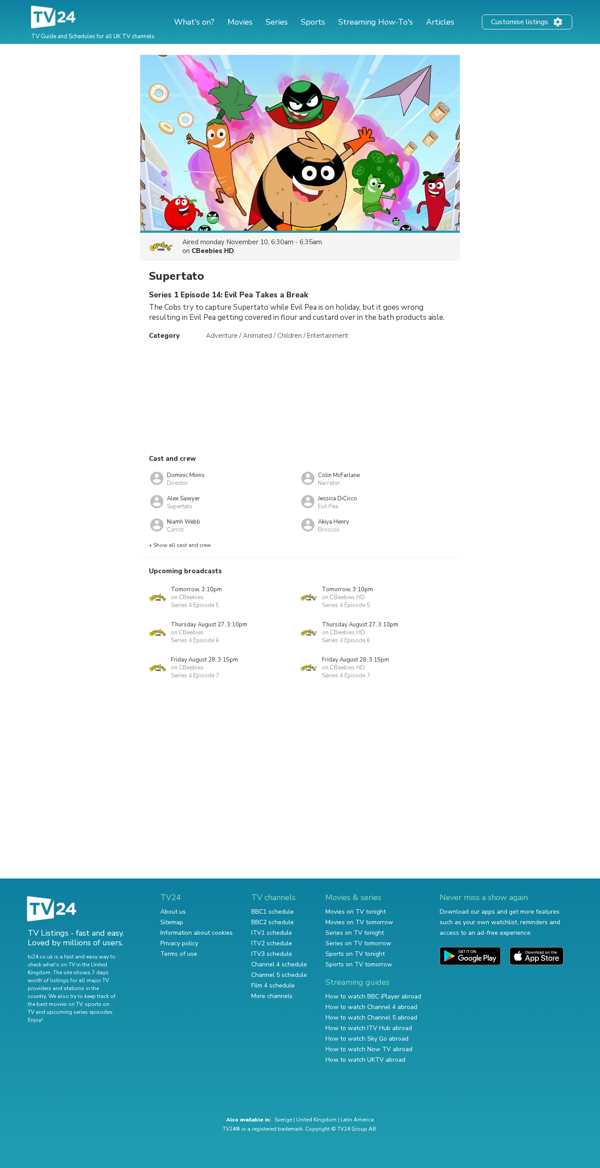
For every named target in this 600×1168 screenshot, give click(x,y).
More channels (272, 996)
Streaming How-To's (375, 22)
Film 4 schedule (273, 985)
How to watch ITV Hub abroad (368, 1028)
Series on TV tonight (354, 933)
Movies (240, 22)
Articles (440, 22)
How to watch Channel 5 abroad (371, 1017)
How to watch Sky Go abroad (366, 1038)
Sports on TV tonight (355, 954)
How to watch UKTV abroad (365, 1060)
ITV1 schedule (271, 933)
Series (277, 22)
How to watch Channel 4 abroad (371, 1007)
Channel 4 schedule (279, 964)
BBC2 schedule (272, 922)
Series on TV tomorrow (358, 943)
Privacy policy (179, 943)
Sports (313, 22)
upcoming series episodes (79, 1012)
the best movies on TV (55, 1004)
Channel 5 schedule (279, 975)
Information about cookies (196, 933)
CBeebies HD (213, 250)
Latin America (357, 1119)
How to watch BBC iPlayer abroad (373, 996)
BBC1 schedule (272, 912)
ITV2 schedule (271, 943)
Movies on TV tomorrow (359, 922)
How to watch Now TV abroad (368, 1049)
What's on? (194, 22)
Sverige (283, 1119)
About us (173, 912)
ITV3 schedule (271, 954)
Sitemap (171, 922)
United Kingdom (316, 1119)
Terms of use (178, 954)
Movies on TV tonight (355, 912)
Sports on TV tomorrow (358, 964)
